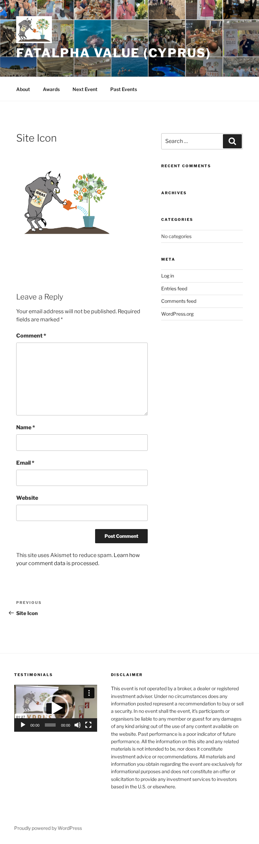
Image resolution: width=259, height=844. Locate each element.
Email (25, 463)
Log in (167, 276)
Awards (51, 89)
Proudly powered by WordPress (48, 828)
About (23, 89)
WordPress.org (177, 314)
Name (25, 427)
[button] (55, 708)
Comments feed (178, 301)
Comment (31, 335)
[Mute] (77, 725)
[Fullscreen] (88, 725)
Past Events (123, 89)
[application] (55, 708)
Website (27, 498)
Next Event (85, 89)
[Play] (23, 725)
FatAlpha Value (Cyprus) (113, 53)
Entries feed (174, 288)
